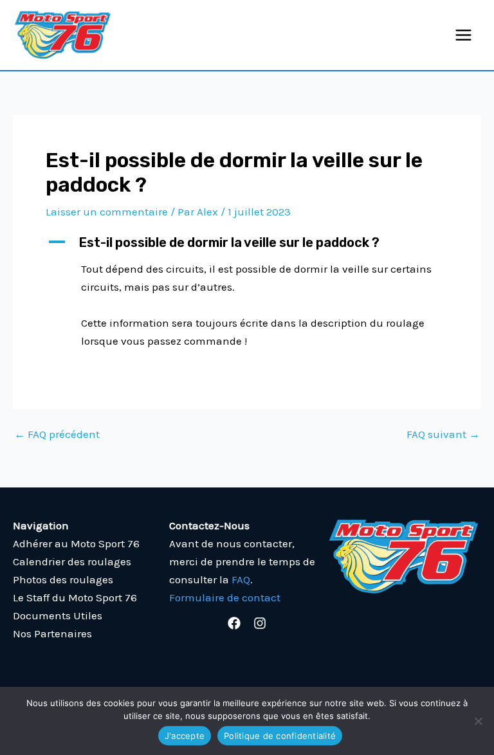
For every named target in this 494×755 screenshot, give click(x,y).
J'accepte (185, 736)
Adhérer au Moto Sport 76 (76, 543)
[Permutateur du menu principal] (464, 35)
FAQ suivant (443, 434)
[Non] (477, 720)
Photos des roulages (63, 579)
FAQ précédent (57, 434)
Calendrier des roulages (72, 561)
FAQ (241, 579)
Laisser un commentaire (107, 211)
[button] (247, 242)
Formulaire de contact (224, 597)
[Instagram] (259, 623)
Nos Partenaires (52, 633)
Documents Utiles (57, 615)
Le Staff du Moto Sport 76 (75, 597)
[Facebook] (234, 623)
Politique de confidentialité (280, 736)
